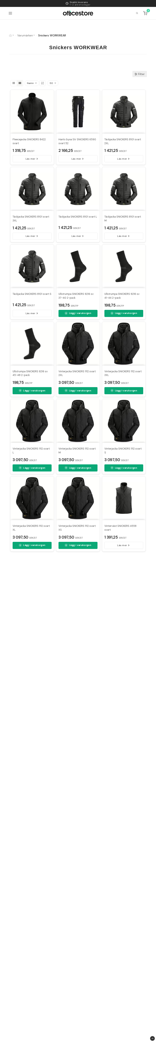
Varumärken (25, 35)
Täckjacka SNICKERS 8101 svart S (32, 294)
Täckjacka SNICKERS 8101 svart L (77, 216)
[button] (145, 13)
